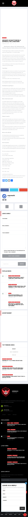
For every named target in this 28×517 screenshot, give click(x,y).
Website (4, 497)
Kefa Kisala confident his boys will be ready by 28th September (16, 304)
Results (10, 514)
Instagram (14, 414)
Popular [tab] (14, 354)
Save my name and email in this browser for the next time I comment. (14, 251)
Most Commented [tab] (14, 351)
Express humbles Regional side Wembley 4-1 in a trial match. (17, 287)
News (15, 514)
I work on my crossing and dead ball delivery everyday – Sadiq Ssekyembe (12, 368)
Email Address (5, 225)
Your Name (4, 218)
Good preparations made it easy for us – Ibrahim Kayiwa (13, 377)
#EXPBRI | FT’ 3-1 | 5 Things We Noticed (12, 360)
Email (4, 493)
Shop (19, 514)
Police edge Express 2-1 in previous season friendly (15, 295)
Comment (5, 500)
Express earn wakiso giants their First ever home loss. (16, 278)
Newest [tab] (14, 348)
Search (22, 263)
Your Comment (5, 232)
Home (2, 514)
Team (6, 514)
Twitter (9, 414)
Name (4, 490)
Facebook (4, 414)
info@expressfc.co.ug (8, 406)
